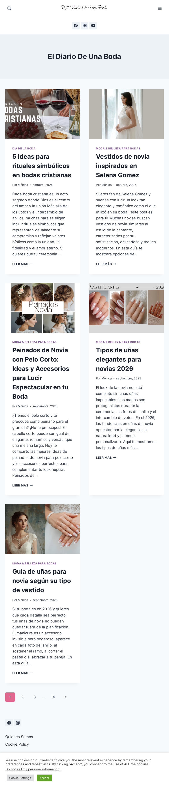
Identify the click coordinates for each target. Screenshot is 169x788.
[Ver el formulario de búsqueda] (9, 8)
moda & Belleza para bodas (118, 148)
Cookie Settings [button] (20, 778)
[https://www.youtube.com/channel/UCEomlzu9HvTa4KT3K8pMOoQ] (93, 25)
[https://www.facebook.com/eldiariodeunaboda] (76, 25)
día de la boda (23, 148)
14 (53, 697)
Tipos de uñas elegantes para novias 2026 (118, 359)
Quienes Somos (19, 737)
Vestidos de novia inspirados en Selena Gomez (123, 166)
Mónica (23, 185)
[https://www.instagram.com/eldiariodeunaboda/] (17, 722)
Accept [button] (44, 778)
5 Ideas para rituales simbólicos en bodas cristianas (41, 166)
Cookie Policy (17, 744)
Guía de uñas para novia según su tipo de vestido (41, 581)
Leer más (22, 264)
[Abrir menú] (160, 8)
